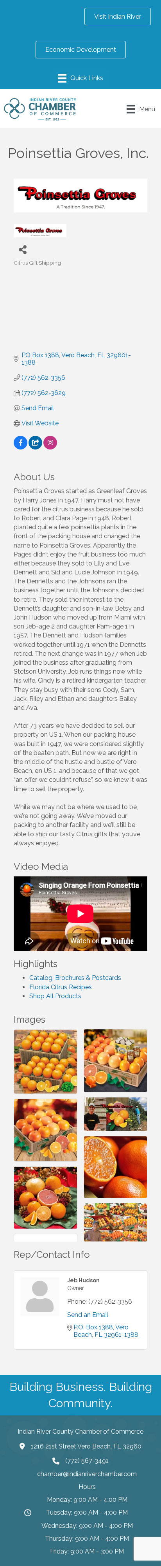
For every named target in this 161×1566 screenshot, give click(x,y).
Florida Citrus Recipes (60, 987)
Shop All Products (55, 996)
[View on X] (35, 447)
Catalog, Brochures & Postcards (75, 977)
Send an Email (87, 1314)
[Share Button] (22, 249)
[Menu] (80, 78)
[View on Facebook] (20, 447)
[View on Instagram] (50, 447)
